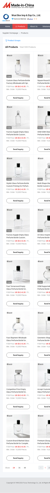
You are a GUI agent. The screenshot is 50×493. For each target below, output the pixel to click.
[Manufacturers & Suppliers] (19, 5)
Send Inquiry (18, 98)
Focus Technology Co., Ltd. (32, 483)
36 (19, 467)
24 (14, 468)
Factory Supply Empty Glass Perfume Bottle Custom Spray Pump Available (17, 134)
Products (21, 26)
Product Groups (13, 40)
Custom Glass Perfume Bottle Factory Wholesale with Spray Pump (18, 83)
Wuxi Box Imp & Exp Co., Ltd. (26, 15)
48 (25, 467)
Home (7, 26)
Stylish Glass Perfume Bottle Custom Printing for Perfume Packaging (17, 186)
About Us (33, 26)
